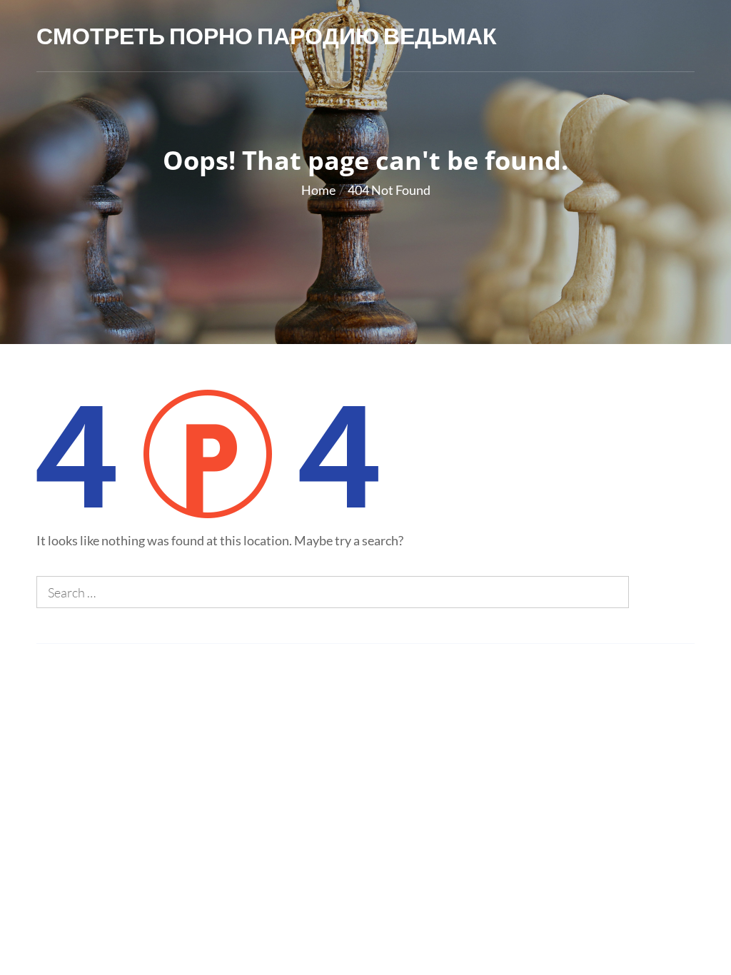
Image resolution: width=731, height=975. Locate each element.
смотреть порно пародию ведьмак (266, 35)
